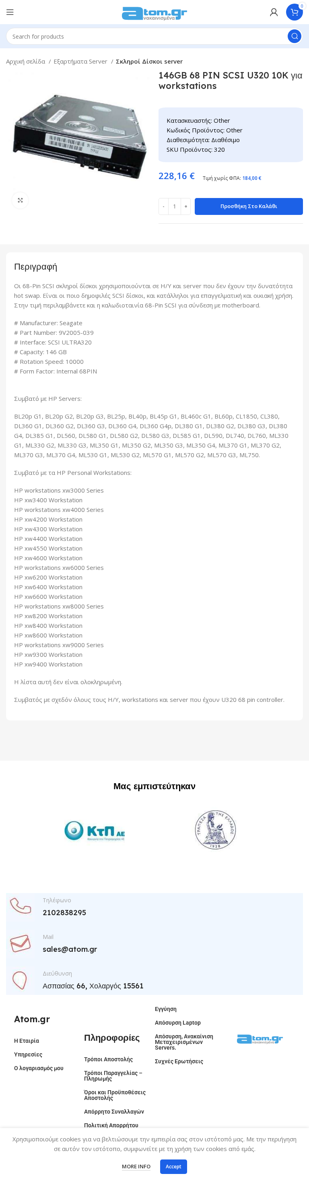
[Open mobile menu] (10, 12)
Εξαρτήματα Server (81, 61)
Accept (173, 1166)
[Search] (294, 36)
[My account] (274, 12)
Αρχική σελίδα (26, 61)
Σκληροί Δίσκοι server (149, 61)
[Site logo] (154, 11)
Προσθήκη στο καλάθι (248, 206)
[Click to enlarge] (20, 200)
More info (136, 1166)
